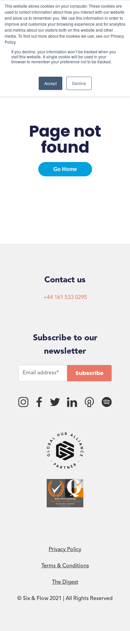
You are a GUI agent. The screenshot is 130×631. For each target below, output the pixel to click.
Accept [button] (50, 83)
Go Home (65, 169)
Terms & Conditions (65, 566)
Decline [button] (79, 83)
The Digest (65, 582)
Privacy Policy (65, 549)
